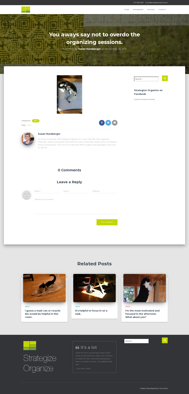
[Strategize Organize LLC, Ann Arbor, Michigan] (25, 9)
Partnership (138, 10)
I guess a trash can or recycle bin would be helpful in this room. (42, 314)
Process (151, 10)
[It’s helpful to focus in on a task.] (94, 288)
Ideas (77, 307)
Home (126, 10)
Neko (36, 121)
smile (29, 125)
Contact (162, 10)
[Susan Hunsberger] (27, 138)
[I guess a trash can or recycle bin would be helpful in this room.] (44, 288)
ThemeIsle (163, 388)
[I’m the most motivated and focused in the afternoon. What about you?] (144, 288)
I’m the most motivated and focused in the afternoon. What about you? (142, 314)
